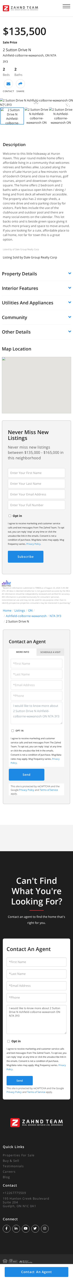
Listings (19, 610)
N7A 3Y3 (55, 616)
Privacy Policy (33, 544)
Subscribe (26, 557)
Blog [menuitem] (6, 1177)
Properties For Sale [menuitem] (18, 1155)
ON (30, 610)
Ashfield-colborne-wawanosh (26, 616)
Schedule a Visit (50, 652)
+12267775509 (14, 1193)
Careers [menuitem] (9, 1172)
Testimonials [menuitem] (13, 1166)
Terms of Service (49, 790)
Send (27, 775)
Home (7, 610)
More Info (22, 652)
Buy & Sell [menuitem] (11, 1161)
